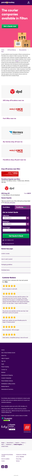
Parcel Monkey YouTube (2, 466)
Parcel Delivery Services (7, 381)
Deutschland (10, 442)
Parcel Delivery (6, 207)
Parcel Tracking (5, 367)
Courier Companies (6, 378)
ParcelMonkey (21, 207)
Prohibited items (5, 270)
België (2, 442)
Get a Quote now (10, 26)
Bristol (17, 60)
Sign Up (3, 361)
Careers (3, 461)
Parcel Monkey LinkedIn (6, 466)
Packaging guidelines (6, 264)
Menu (28, 3)
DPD (19, 406)
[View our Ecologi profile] (8, 427)
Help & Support (5, 358)
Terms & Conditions (5, 459)
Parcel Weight (6, 227)
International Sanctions (7, 389)
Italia (2, 444)
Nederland (8, 444)
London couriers (5, 253)
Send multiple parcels (9, 240)
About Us (3, 355)
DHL (17, 406)
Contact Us (4, 369)
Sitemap (18, 461)
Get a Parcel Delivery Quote (8, 352)
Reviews (3, 372)
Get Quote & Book (16, 236)
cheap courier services (7, 400)
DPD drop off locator (10, 202)
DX (26, 406)
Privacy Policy (18, 459)
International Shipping (7, 375)
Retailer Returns (5, 386)
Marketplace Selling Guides (8, 383)
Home (2, 350)
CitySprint (3, 408)
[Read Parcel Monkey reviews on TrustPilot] (6, 419)
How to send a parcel (6, 259)
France (23, 442)
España (17, 442)
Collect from (6, 215)
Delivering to (6, 221)
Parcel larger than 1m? (9, 243)
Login (2, 364)
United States (4, 446)
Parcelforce (23, 406)
